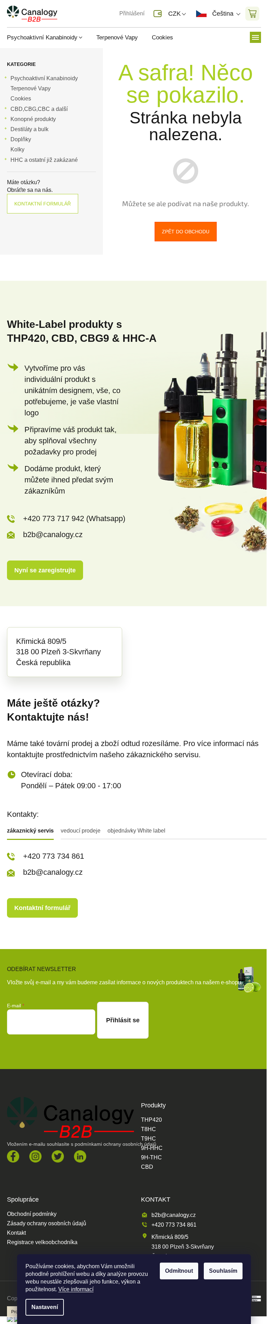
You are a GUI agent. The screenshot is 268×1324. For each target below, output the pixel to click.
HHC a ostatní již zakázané (44, 160)
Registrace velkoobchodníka (42, 1242)
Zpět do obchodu (185, 231)
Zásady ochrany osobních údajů (46, 1223)
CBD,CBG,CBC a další (39, 109)
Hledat (75, 13)
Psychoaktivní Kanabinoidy (44, 78)
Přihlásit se (123, 1020)
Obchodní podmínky (32, 1214)
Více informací (76, 1289)
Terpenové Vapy (30, 88)
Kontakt (16, 1233)
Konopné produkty (33, 119)
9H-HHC (152, 1148)
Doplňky (20, 139)
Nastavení (44, 1307)
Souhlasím (223, 1271)
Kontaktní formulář (42, 203)
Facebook (13, 1156)
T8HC (148, 1129)
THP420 (151, 1120)
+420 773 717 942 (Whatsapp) (74, 518)
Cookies (20, 98)
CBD (147, 1167)
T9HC (148, 1139)
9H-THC (151, 1157)
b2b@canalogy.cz (53, 534)
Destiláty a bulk (29, 129)
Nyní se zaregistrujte (45, 570)
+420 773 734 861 (53, 856)
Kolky (17, 149)
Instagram (35, 1156)
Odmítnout (179, 1271)
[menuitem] (48, 37)
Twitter (58, 1156)
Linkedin (80, 1156)
